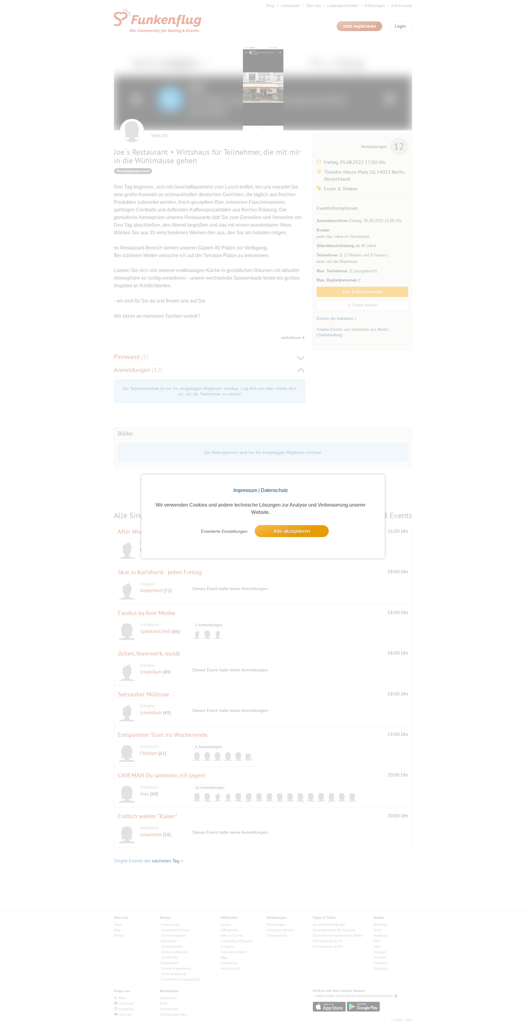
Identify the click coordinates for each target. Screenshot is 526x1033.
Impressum (245, 490)
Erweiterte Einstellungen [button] (224, 531)
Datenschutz (274, 490)
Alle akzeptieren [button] (291, 531)
